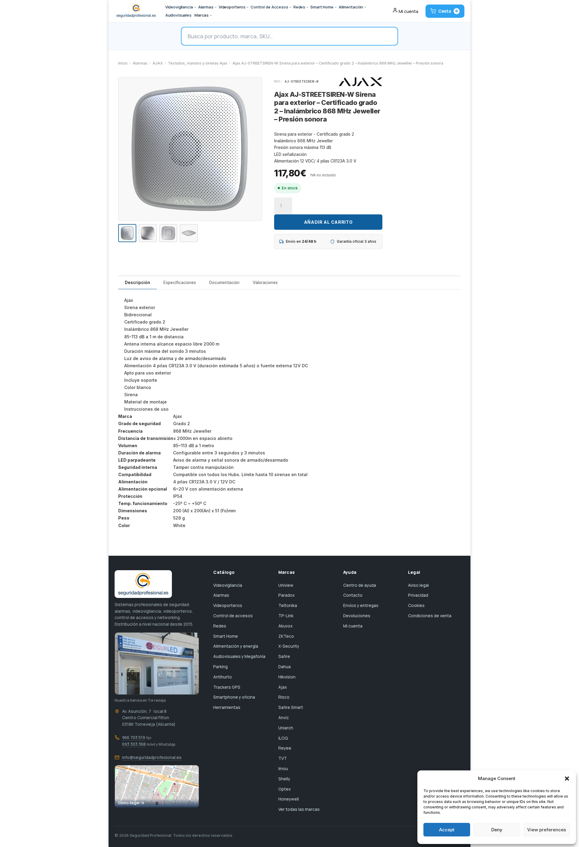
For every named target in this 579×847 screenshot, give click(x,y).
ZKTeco (286, 636)
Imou (283, 768)
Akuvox (285, 626)
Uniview (285, 585)
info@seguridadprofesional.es (152, 757)
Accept (446, 830)
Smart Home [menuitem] (322, 7)
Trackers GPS (226, 687)
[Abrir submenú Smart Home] (335, 7)
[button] (567, 779)
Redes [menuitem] (299, 7)
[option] (127, 233)
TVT (282, 758)
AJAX (158, 63)
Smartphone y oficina (234, 697)
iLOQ (283, 738)
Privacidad (418, 595)
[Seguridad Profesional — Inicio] (136, 11)
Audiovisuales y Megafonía (239, 656)
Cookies (416, 605)
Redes (219, 626)
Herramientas (226, 707)
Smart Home (225, 636)
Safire (284, 656)
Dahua (284, 666)
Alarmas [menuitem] (206, 7)
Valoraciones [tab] (265, 282)
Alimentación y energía (235, 646)
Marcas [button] (202, 15)
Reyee (284, 748)
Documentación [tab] (224, 282)
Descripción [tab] (137, 282)
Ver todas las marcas (299, 809)
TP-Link (285, 615)
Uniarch (285, 728)
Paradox (286, 595)
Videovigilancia (227, 585)
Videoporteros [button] (232, 7)
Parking (220, 666)
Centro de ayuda (359, 585)
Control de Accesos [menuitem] (269, 7)
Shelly (284, 779)
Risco (284, 697)
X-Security (288, 646)
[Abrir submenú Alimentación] (365, 7)
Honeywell (288, 799)
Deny (496, 830)
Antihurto (222, 677)
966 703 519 (133, 737)
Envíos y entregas (360, 605)
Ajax (282, 687)
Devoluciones (356, 615)
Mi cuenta (352, 626)
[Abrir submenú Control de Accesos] (290, 7)
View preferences (546, 830)
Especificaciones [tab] (179, 282)
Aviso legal (418, 585)
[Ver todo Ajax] (360, 81)
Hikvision (287, 677)
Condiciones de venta (429, 615)
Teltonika (287, 605)
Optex (284, 789)
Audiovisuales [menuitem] (178, 15)
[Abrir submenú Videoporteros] (247, 7)
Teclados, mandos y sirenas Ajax (197, 63)
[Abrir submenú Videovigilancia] (195, 7)
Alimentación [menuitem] (351, 7)
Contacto (352, 595)
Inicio (123, 63)
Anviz (283, 717)
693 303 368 (134, 744)
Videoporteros (227, 605)
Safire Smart (290, 707)
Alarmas (140, 63)
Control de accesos (233, 615)
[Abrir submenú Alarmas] (215, 7)
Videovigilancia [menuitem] (179, 7)
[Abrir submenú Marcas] (210, 15)
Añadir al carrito (328, 222)
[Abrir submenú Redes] (307, 7)
